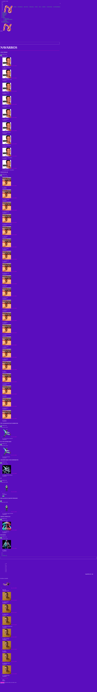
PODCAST (4, 14)
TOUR (3, 15)
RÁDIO (3, 17)
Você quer (4, 21)
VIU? (3, 16)
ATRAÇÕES (6, 18)
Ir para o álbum (4, 578)
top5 (5, 20)
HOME (3, 12)
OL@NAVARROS (5, 22)
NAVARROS (20, 6)
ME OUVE (26, 6)
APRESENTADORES (8, 19)
